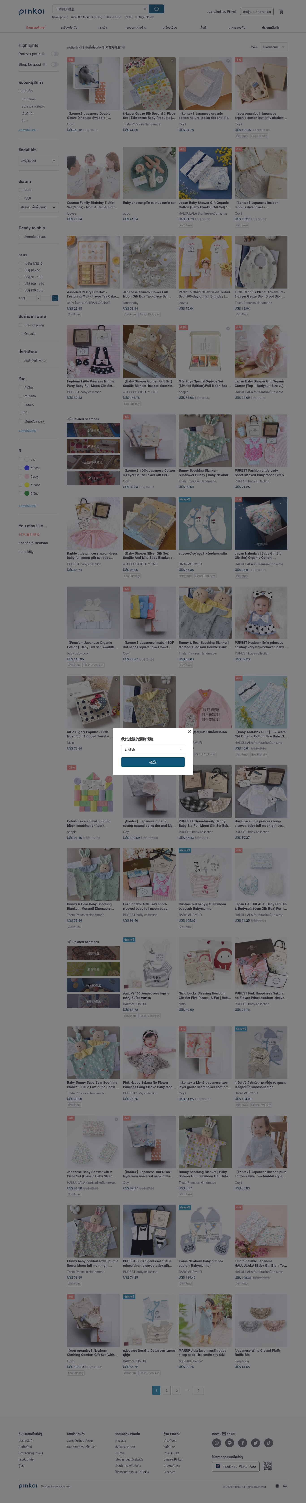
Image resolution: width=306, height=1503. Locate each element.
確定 (153, 761)
